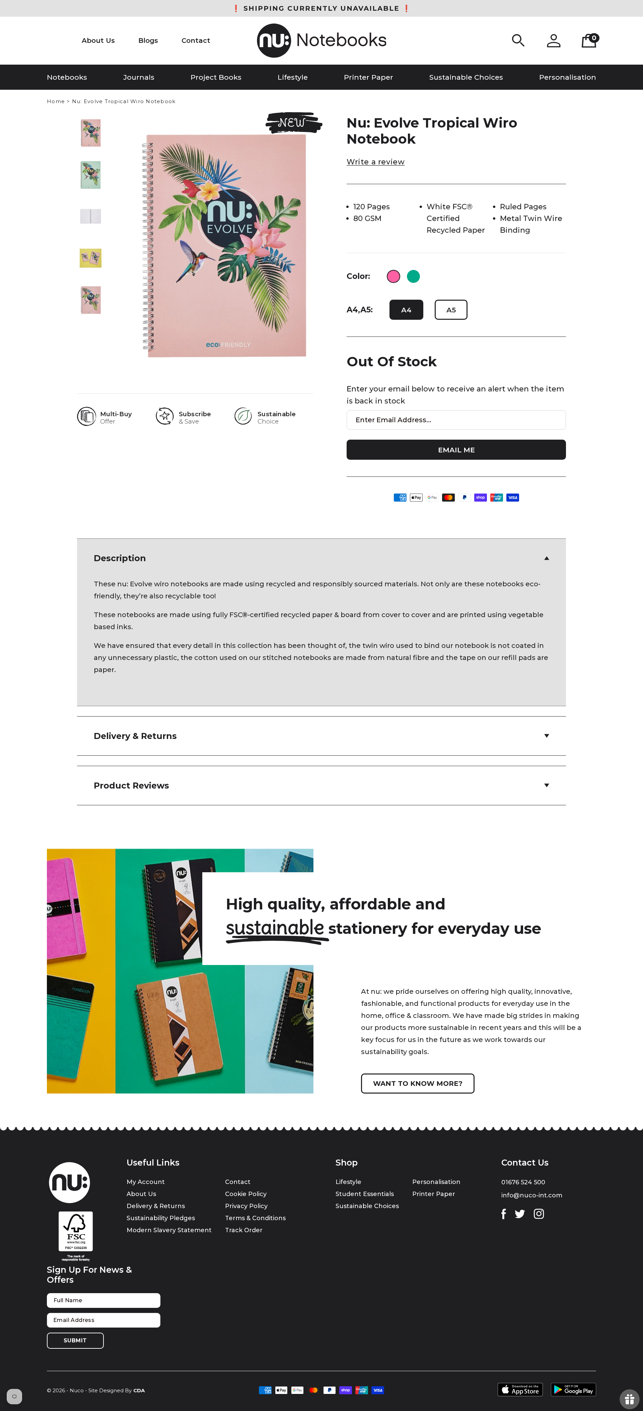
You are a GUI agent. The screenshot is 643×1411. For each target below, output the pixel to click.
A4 (406, 310)
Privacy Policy (246, 1206)
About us (141, 1194)
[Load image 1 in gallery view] (91, 133)
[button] (518, 40)
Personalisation (436, 1182)
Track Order (244, 1230)
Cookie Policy (246, 1194)
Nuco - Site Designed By (101, 1390)
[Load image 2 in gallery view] (91, 175)
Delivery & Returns (156, 1206)
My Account (146, 1182)
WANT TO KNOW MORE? (417, 1084)
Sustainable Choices (367, 1206)
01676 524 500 (523, 1182)
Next (90, 307)
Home (56, 101)
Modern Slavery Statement (169, 1230)
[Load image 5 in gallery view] (91, 300)
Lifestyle (348, 1182)
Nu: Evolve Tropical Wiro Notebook (124, 101)
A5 (451, 310)
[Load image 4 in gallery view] (91, 258)
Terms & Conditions (255, 1218)
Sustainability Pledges (161, 1218)
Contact (238, 1182)
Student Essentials (365, 1194)
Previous (90, 125)
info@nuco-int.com (531, 1195)
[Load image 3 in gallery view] (91, 216)
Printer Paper (433, 1194)
